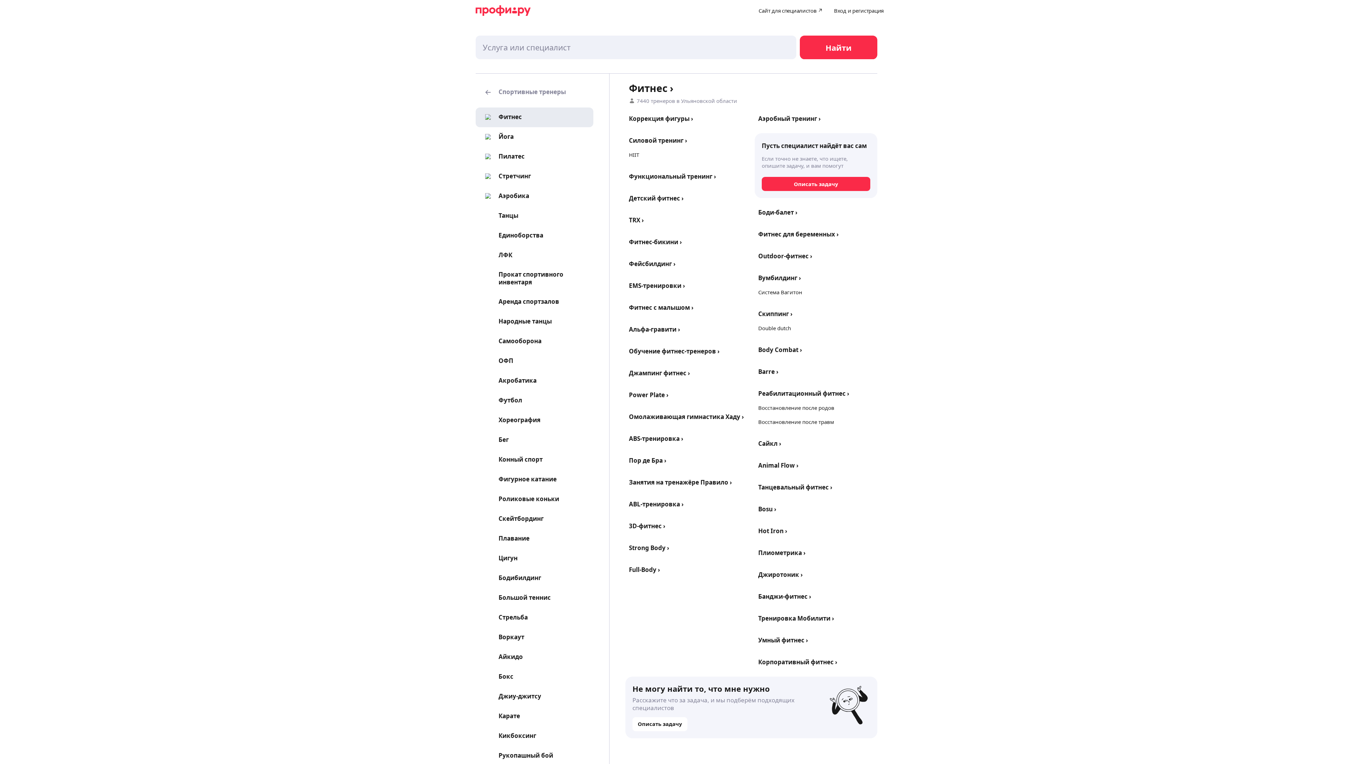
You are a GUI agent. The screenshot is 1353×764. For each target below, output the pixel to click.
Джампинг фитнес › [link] (659, 373)
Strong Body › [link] (649, 548)
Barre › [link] (768, 372)
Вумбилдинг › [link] (779, 278)
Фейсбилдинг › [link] (652, 264)
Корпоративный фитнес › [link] (797, 662)
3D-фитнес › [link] (647, 526)
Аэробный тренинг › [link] (789, 119)
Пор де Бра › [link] (647, 460)
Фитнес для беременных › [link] (798, 234)
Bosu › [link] (767, 509)
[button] (534, 92)
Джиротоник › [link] (780, 575)
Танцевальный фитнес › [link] (795, 487)
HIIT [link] (634, 154)
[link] (501, 117)
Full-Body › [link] (644, 570)
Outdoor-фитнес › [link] (785, 256)
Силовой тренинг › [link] (658, 140)
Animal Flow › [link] (778, 465)
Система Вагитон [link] (780, 292)
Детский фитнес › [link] (656, 198)
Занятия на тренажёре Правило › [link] (680, 482)
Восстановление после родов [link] (796, 407)
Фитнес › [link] (651, 88)
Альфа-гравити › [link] (654, 329)
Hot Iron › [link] (772, 531)
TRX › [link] (636, 220)
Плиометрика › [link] (781, 553)
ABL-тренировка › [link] (656, 504)
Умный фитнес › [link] (783, 640)
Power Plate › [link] (648, 395)
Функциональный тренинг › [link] (672, 176)
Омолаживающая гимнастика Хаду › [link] (686, 417)
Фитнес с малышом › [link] (661, 307)
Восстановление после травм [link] (796, 421)
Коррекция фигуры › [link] (661, 119)
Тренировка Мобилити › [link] (796, 618)
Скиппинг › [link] (775, 314)
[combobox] (636, 47)
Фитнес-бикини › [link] (655, 242)
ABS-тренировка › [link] (656, 439)
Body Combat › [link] (780, 350)
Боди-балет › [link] (777, 212)
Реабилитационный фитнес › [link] (803, 393)
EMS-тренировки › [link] (657, 286)
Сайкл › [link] (769, 443)
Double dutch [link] (774, 328)
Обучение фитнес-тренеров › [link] (674, 351)
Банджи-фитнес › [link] (784, 596)
